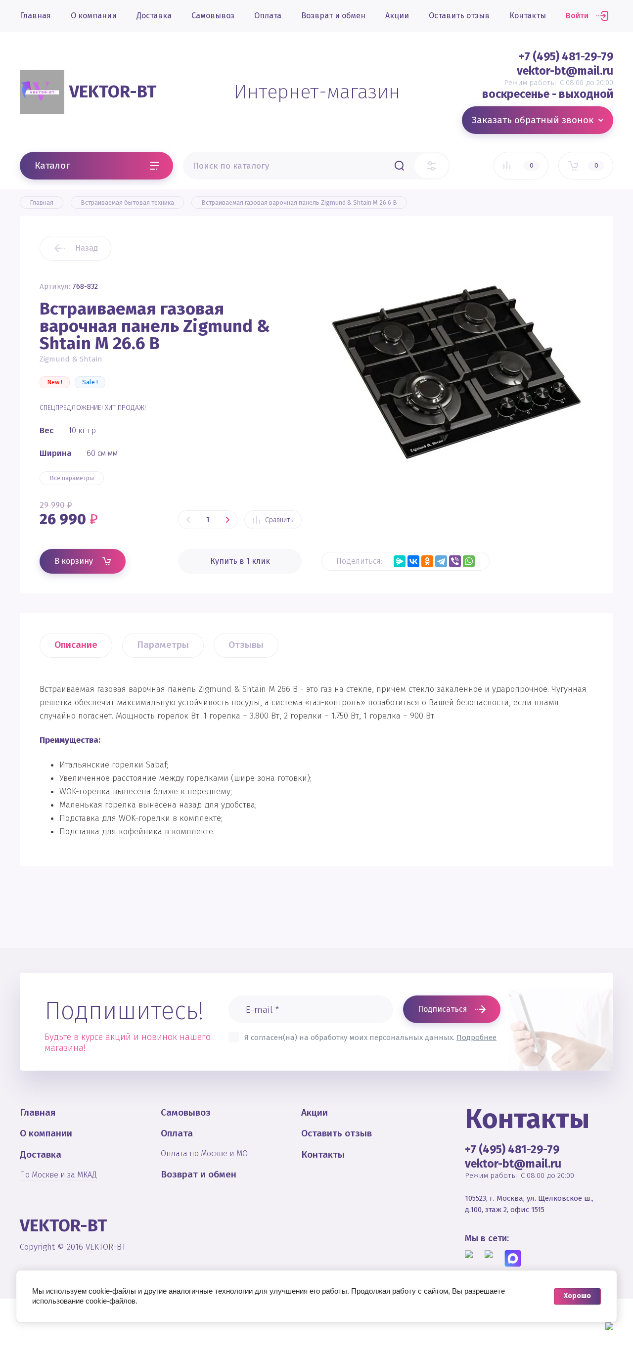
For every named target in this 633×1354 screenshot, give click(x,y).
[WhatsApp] (469, 561)
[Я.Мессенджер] (400, 561)
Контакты (527, 15)
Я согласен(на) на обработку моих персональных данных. (370, 1037)
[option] (457, 372)
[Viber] (455, 561)
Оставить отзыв (459, 15)
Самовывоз (212, 15)
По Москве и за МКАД (58, 1174)
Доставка (154, 15)
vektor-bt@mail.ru (565, 71)
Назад (86, 248)
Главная (35, 15)
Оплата (267, 15)
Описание (75, 644)
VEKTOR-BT (112, 91)
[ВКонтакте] (413, 561)
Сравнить (279, 520)
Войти (577, 15)
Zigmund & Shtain (71, 359)
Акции (397, 15)
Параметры (163, 644)
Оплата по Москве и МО (204, 1153)
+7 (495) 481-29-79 (566, 56)
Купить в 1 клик (240, 561)
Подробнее (476, 1037)
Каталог (52, 165)
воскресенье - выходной (547, 94)
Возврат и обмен (333, 15)
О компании (94, 15)
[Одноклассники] (427, 561)
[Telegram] (441, 561)
